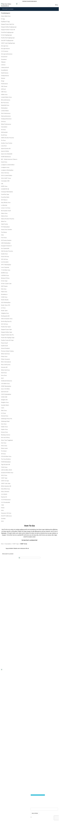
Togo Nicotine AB (5, 464)
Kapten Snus (4, 429)
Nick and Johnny (5, 437)
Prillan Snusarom (5, 359)
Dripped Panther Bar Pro (7, 334)
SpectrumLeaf (4, 391)
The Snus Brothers (6, 459)
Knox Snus (4, 375)
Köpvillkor (33, 678)
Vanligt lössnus (5, 75)
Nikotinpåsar (4, 108)
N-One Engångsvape (6, 35)
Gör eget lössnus (5, 48)
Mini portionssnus (5, 100)
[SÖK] (56, 9)
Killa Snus (3, 289)
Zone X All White (5, 389)
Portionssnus (4, 83)
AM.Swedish (4, 132)
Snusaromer (4, 56)
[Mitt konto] (49, 4)
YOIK (2, 505)
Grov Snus (3, 424)
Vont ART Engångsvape (7, 40)
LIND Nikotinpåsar (6, 243)
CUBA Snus (4, 297)
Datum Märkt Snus (6, 16)
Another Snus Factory (6, 143)
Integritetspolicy (35, 680)
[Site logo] (7, 4)
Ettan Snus (4, 410)
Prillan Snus (4, 356)
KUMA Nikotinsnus (6, 156)
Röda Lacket (4, 448)
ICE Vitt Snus (4, 324)
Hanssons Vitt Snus (6, 513)
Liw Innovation (4, 262)
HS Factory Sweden (6, 240)
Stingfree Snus (5, 402)
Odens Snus (4, 213)
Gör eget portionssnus (6, 54)
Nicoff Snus (4, 135)
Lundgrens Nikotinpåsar (7, 170)
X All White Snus (5, 383)
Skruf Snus (4, 372)
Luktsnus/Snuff (5, 67)
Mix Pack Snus (5, 102)
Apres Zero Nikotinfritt (6, 154)
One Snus (3, 443)
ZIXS (2, 510)
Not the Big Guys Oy (6, 321)
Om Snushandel (35, 672)
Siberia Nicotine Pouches (7, 218)
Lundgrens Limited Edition (7, 164)
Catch (2, 407)
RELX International (6, 361)
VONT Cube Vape (5, 483)
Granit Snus (4, 162)
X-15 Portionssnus (6, 499)
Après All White (5, 151)
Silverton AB (4, 367)
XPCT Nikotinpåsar (6, 264)
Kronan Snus (4, 432)
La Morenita (4, 205)
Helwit (2, 507)
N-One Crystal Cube (6, 283)
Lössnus (3, 64)
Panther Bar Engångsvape (8, 37)
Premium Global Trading (7, 351)
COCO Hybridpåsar (6, 394)
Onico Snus (4, 445)
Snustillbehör (4, 70)
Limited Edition (5, 110)
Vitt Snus (3, 121)
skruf (2, 378)
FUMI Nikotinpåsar (6, 461)
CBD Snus (4, 91)
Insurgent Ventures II (6, 245)
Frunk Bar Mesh (5, 197)
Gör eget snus (4, 46)
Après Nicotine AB (5, 148)
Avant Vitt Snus (5, 256)
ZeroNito (3, 518)
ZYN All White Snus (6, 456)
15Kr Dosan (4, 86)
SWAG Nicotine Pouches (7, 137)
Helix (2, 235)
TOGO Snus (4, 467)
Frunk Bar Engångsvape (7, 32)
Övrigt (2, 81)
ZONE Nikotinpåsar (6, 386)
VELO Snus (4, 475)
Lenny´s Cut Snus (5, 208)
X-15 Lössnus (4, 51)
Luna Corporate (5, 267)
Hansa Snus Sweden (6, 229)
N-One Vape (4, 281)
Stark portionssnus (6, 116)
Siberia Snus (4, 216)
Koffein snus (4, 94)
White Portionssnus (6, 124)
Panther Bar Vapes (6, 326)
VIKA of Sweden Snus (6, 318)
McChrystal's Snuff (6, 210)
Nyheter (3, 78)
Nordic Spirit (4, 310)
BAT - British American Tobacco (9, 159)
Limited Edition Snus (6, 97)
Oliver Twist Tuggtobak (7, 440)
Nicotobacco (4, 294)
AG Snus (3, 129)
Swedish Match (5, 405)
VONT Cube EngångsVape (8, 43)
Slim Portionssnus (5, 113)
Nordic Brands (4, 299)
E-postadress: (34, 806)
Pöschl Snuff (4, 343)
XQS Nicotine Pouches (7, 251)
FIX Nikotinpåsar (5, 226)
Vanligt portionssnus (6, 118)
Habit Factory (4, 224)
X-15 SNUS (4, 494)
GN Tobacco (4, 199)
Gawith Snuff (4, 345)
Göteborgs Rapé (5, 421)
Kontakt (32, 683)
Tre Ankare (4, 451)
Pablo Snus (4, 291)
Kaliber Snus (4, 426)
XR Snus (3, 453)
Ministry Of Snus (5, 278)
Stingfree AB (4, 399)
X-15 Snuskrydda (5, 502)
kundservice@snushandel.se (8, 806)
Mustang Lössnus (5, 434)
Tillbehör (3, 62)
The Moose (4, 232)
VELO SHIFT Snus (6, 178)
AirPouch (3, 89)
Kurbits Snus (4, 253)
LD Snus (3, 308)
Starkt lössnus (4, 73)
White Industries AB (6, 486)
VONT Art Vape (5, 480)
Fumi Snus (4, 237)
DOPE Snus (4, 186)
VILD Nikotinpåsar (5, 302)
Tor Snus (3, 140)
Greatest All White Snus (7, 472)
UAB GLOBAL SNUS (6, 470)
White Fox (3, 221)
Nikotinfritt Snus (5, 105)
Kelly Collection (5, 491)
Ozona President (5, 348)
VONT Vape (4, 478)
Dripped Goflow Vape (6, 332)
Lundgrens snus (5, 167)
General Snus (4, 416)
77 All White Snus (5, 270)
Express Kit (4, 497)
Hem (2, 543)
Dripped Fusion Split (6, 329)
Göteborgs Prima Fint (6, 418)
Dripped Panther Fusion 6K (8, 29)
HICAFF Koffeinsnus (6, 516)
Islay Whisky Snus (5, 202)
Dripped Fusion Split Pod (7, 24)
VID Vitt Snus (4, 259)
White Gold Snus (5, 353)
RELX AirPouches (5, 364)
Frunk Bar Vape (5, 194)
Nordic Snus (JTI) (5, 305)
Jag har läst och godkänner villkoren (42, 817)
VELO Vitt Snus (5, 172)
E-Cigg (3, 19)
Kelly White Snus (5, 488)
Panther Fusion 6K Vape (7, 340)
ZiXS (2, 521)
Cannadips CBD (5, 181)
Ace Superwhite (5, 248)
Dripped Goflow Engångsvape (8, 27)
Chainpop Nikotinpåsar (7, 191)
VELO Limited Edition (6, 175)
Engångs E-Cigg (5, 21)
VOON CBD (4, 397)
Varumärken (4, 127)
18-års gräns (34, 675)
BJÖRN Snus (4, 272)
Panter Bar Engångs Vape (7, 337)
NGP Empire (4, 286)
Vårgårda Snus (5, 313)
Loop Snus (4, 145)
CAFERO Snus (5, 275)
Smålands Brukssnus (6, 380)
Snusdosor (4, 59)
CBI (2, 183)
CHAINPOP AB (5, 189)
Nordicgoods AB (5, 316)
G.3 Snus (3, 413)
